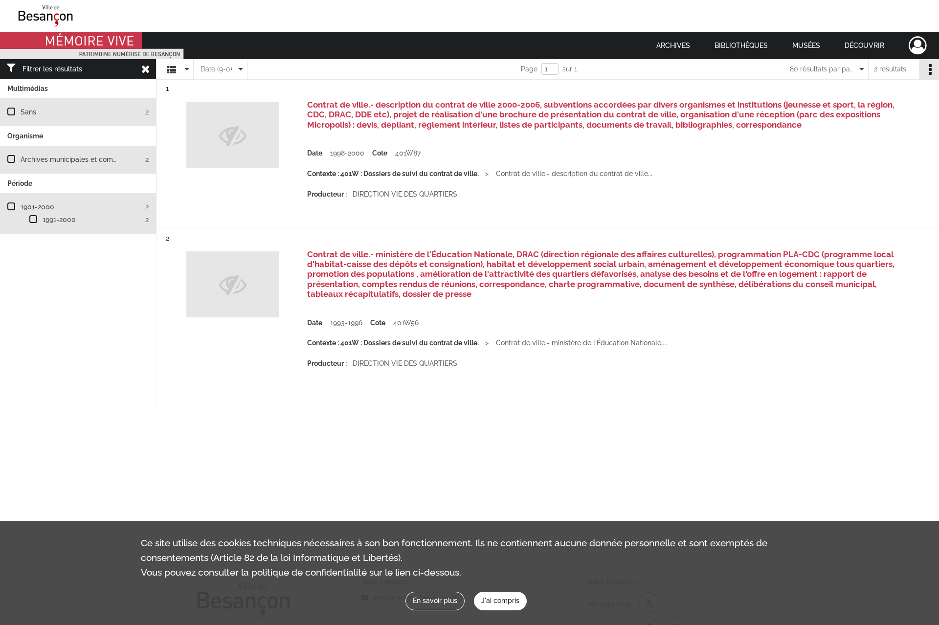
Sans (28, 112)
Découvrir (864, 45)
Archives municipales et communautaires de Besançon (108, 159)
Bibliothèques (741, 45)
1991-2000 (59, 219)
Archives (673, 45)
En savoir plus (435, 600)
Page (529, 69)
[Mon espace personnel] (917, 45)
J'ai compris (500, 600)
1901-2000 (37, 207)
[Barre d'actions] (929, 69)
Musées (806, 45)
